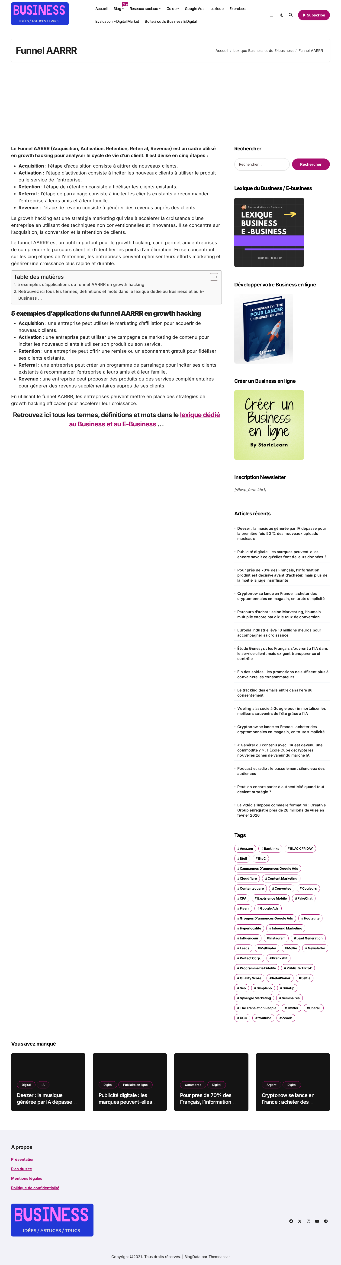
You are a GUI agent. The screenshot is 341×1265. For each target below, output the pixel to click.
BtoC (262, 858)
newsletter (316, 948)
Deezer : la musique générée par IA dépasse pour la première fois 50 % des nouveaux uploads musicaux (281, 533)
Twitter (292, 1008)
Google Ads (194, 8)
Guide (172, 8)
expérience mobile (272, 898)
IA (43, 1085)
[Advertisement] (170, 103)
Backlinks (271, 848)
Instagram (277, 938)
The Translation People (258, 1008)
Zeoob (287, 1018)
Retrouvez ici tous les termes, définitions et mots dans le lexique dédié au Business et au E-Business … (111, 295)
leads (244, 948)
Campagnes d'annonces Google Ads (269, 868)
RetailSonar (281, 978)
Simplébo (264, 988)
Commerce (193, 1085)
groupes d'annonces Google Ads (266, 918)
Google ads (269, 908)
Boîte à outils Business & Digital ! (171, 21)
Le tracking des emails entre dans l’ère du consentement (274, 692)
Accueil (101, 8)
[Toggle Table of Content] (211, 277)
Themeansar (219, 1256)
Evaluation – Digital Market (117, 21)
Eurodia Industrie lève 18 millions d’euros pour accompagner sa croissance (279, 632)
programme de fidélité (258, 968)
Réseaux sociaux (144, 8)
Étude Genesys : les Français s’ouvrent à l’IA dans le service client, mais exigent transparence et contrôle (282, 653)
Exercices (237, 8)
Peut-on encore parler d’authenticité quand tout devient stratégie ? (280, 789)
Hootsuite (311, 918)
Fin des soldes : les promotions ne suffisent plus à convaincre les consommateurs (282, 674)
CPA (243, 898)
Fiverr (244, 908)
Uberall (315, 1008)
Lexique (217, 8)
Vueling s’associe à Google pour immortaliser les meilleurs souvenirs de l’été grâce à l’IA (281, 711)
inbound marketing (287, 928)
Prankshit (279, 958)
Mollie (292, 948)
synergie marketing (255, 998)
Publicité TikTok (299, 968)
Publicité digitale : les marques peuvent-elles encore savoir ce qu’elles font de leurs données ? (281, 554)
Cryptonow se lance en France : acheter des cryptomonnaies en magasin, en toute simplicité (281, 596)
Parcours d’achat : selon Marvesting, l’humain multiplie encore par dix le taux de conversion (279, 614)
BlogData (192, 1256)
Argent (272, 1085)
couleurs (309, 888)
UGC (243, 1018)
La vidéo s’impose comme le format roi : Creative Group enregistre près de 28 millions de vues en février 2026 (281, 810)
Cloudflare (248, 878)
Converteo (283, 888)
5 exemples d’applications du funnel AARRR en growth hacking (80, 284)
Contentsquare (252, 888)
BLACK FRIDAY (301, 848)
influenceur (249, 938)
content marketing (282, 878)
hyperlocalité (250, 928)
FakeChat (305, 898)
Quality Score (250, 978)
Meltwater (268, 948)
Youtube (264, 1018)
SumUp (288, 988)
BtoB (243, 858)
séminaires (291, 998)
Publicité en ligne (135, 1085)
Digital (26, 1085)
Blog (120, 7)
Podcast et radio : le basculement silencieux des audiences (281, 771)
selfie (305, 978)
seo (243, 988)
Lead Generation (309, 938)
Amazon (246, 848)
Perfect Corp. (250, 958)
